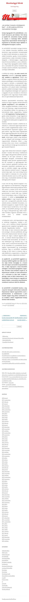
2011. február (5, 533)
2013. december (6, 471)
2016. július (4, 413)
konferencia (5, 564)
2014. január (5, 469)
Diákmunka (5, 336)
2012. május (5, 508)
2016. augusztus (6, 411)
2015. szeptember (6, 433)
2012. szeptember (6, 500)
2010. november (6, 539)
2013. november (6, 473)
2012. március (5, 512)
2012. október (5, 498)
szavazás (4, 583)
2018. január (5, 398)
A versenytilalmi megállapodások (10, 357)
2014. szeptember (6, 454)
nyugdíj (3, 577)
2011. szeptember (6, 521)
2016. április (4, 419)
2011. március (5, 531)
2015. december (6, 427)
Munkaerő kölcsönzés (7, 566)
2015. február (5, 444)
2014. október (5, 452)
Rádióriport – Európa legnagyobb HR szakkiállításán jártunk (8, 318)
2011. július (4, 523)
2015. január (5, 446)
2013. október (5, 475)
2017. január (5, 404)
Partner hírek (5, 579)
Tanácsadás (4, 585)
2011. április (4, 529)
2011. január (5, 535)
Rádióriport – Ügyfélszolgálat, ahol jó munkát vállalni (21, 318)
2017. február (5, 402)
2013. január (5, 492)
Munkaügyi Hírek (14, 3)
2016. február (5, 423)
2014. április (4, 464)
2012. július (4, 504)
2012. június (5, 506)
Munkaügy (4, 572)
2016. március (5, 421)
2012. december (6, 494)
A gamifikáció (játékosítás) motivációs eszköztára (13, 363)
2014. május (5, 462)
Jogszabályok (5, 560)
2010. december (6, 537)
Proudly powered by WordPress (9, 599)
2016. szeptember (6, 409)
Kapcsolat (11, 382)
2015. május (5, 438)
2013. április (4, 487)
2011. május (5, 527)
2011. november (6, 520)
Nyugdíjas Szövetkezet (7, 342)
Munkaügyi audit (6, 574)
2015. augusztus (6, 435)
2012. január (5, 516)
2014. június (5, 460)
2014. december (6, 448)
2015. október (5, 431)
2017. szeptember (6, 400)
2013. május (5, 485)
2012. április (4, 510)
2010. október (5, 541)
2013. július (4, 481)
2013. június (5, 483)
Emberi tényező (5, 554)
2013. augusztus (6, 479)
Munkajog (4, 570)
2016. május (5, 417)
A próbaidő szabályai (11, 384)
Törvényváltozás (6, 589)
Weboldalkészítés (6, 340)
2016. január (5, 425)
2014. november (6, 450)
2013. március (5, 489)
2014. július (4, 458)
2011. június (5, 525)
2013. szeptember (6, 477)
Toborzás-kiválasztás (7, 587)
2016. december (6, 406)
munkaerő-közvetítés (7, 568)
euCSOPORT (8, 303)
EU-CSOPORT (11, 305)
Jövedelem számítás (6, 562)
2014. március (5, 465)
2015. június (5, 436)
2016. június (5, 415)
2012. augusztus (6, 502)
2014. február (5, 467)
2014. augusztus (6, 456)
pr (2, 581)
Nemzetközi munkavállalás (8, 576)
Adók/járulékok (5, 550)
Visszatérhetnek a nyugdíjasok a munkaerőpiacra (13, 355)
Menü (14, 10)
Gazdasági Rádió (6, 558)
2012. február (5, 514)
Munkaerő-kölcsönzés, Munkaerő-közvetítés (13, 338)
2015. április (4, 440)
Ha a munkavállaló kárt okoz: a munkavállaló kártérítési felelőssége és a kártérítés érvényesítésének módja (14, 378)
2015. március (5, 442)
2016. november (6, 407)
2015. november (6, 429)
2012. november (6, 496)
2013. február (5, 491)
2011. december (6, 518)
